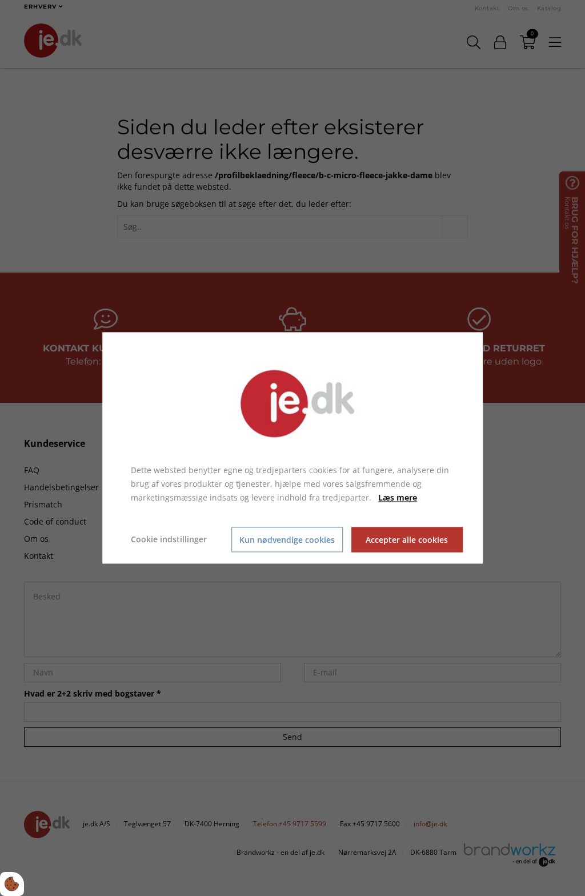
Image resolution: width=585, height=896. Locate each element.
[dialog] (292, 447)
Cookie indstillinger (169, 539)
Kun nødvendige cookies (287, 539)
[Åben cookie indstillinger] (12, 884)
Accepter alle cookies (407, 539)
